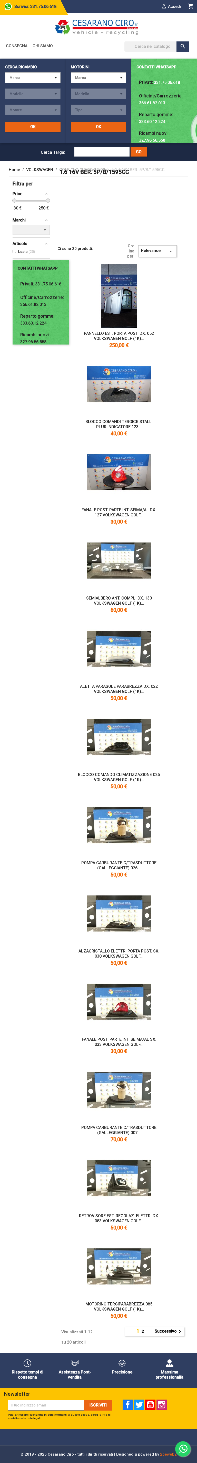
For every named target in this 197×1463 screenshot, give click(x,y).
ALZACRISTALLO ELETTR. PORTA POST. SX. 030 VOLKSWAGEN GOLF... (118, 954)
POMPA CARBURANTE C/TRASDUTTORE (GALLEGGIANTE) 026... (118, 865)
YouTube (150, 1405)
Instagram (161, 1405)
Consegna (16, 45)
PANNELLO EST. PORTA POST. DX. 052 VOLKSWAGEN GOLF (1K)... (119, 336)
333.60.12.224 (152, 121)
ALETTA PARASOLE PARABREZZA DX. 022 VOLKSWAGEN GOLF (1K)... (119, 689)
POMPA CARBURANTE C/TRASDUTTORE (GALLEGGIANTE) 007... (118, 1130)
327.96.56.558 (152, 140)
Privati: (146, 82)
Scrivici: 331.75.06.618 (35, 6)
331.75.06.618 (167, 82)
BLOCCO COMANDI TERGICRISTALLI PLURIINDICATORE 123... (119, 424)
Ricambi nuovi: (154, 133)
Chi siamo (43, 45)
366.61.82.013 (152, 103)
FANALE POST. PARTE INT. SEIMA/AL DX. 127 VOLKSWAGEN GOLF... (119, 512)
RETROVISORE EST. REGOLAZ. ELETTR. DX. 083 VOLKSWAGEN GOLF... (119, 1218)
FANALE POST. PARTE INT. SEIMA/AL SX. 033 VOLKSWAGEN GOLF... (119, 1042)
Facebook (128, 1405)
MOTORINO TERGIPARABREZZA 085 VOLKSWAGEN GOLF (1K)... (118, 1307)
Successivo (169, 1331)
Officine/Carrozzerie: (161, 95)
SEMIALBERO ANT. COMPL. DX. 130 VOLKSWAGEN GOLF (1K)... (119, 601)
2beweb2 (168, 1454)
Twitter (139, 1405)
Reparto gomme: (156, 114)
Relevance (157, 251)
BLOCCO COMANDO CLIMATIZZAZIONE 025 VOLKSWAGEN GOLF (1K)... (119, 777)
